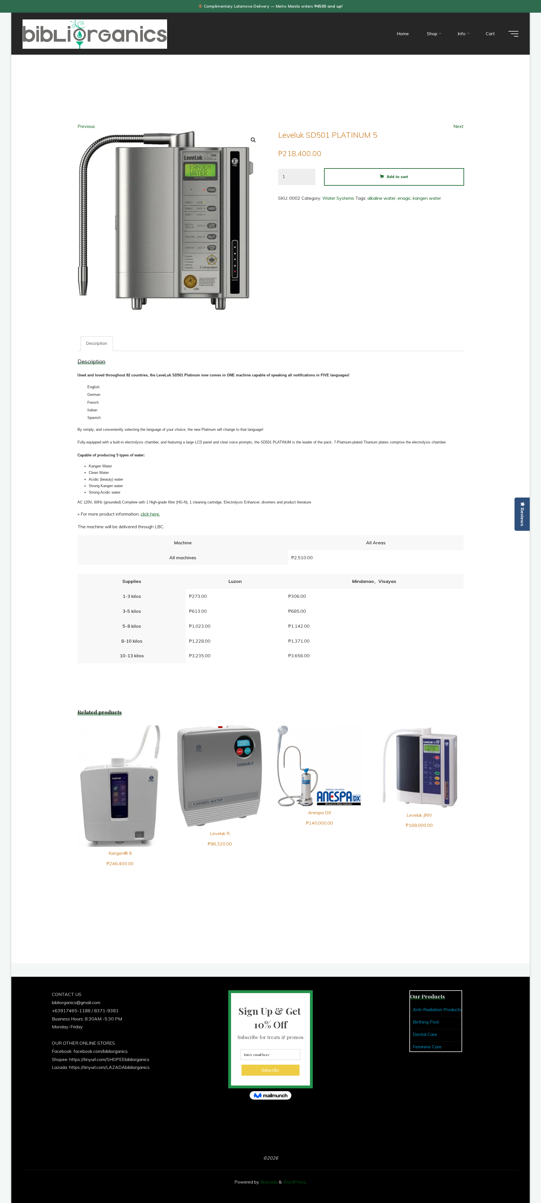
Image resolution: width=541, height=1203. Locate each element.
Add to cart (397, 176)
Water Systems (338, 198)
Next (458, 126)
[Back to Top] (519, 1181)
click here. (150, 514)
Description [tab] (96, 343)
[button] (253, 140)
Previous (86, 126)
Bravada (268, 1182)
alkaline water (381, 198)
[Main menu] (513, 34)
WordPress (294, 1182)
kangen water (427, 198)
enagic (404, 198)
